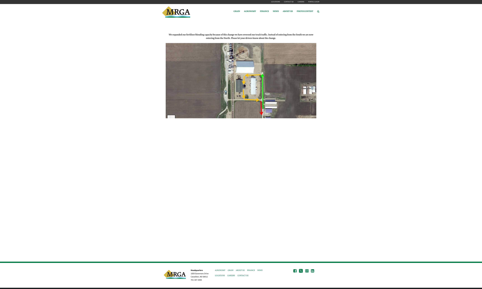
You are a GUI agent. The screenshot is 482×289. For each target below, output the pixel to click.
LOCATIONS (220, 276)
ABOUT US (240, 270)
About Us (288, 11)
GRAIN (230, 270)
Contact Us (288, 2)
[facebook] (295, 271)
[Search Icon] (318, 11)
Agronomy (250, 11)
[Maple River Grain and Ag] (176, 11)
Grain (236, 11)
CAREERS (231, 276)
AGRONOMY (220, 270)
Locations (275, 2)
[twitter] (301, 271)
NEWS (259, 270)
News (276, 11)
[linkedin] (312, 271)
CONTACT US (242, 276)
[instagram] (307, 271)
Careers (300, 2)
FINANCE (251, 270)
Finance (264, 11)
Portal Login (313, 2)
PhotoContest (305, 11)
